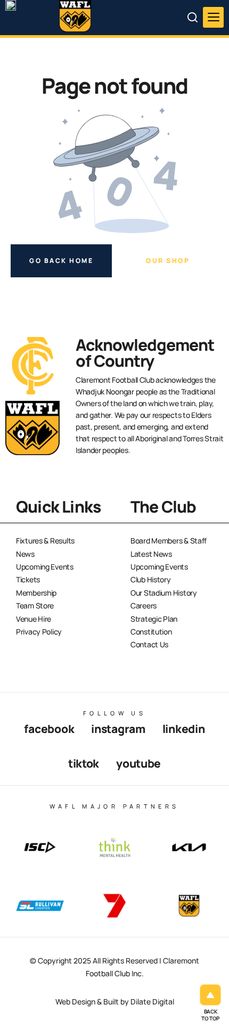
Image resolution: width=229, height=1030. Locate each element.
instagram (118, 728)
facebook (49, 728)
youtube (138, 763)
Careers (143, 605)
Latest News (151, 554)
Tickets (28, 579)
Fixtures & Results (45, 540)
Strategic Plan (153, 619)
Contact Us (149, 644)
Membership (36, 593)
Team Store (35, 605)
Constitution (151, 632)
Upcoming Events (44, 567)
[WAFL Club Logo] (29, 25)
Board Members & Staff (168, 540)
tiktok (83, 763)
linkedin (183, 728)
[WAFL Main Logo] (75, 16)
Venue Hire (33, 619)
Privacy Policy (39, 632)
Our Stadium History (163, 593)
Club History (150, 579)
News (25, 554)
